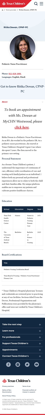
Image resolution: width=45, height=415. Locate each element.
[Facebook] (8, 364)
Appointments (9, 350)
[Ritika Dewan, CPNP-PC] (16, 3)
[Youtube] (36, 364)
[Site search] (36, 4)
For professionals (11, 337)
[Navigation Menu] (41, 4)
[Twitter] (27, 364)
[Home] (2, 10)
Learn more (8, 331)
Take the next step (12, 324)
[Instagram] (17, 364)
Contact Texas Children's (15, 356)
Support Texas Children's (15, 343)
